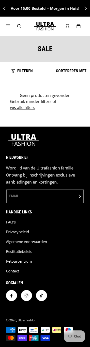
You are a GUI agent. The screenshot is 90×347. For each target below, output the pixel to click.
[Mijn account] (67, 26)
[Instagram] (26, 295)
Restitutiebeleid (19, 251)
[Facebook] (11, 295)
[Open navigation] (11, 26)
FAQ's (11, 222)
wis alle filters (22, 107)
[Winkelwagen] (78, 26)
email (14, 196)
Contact (12, 271)
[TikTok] (41, 295)
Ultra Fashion (27, 320)
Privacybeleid (17, 232)
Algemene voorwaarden (26, 241)
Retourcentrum (19, 261)
